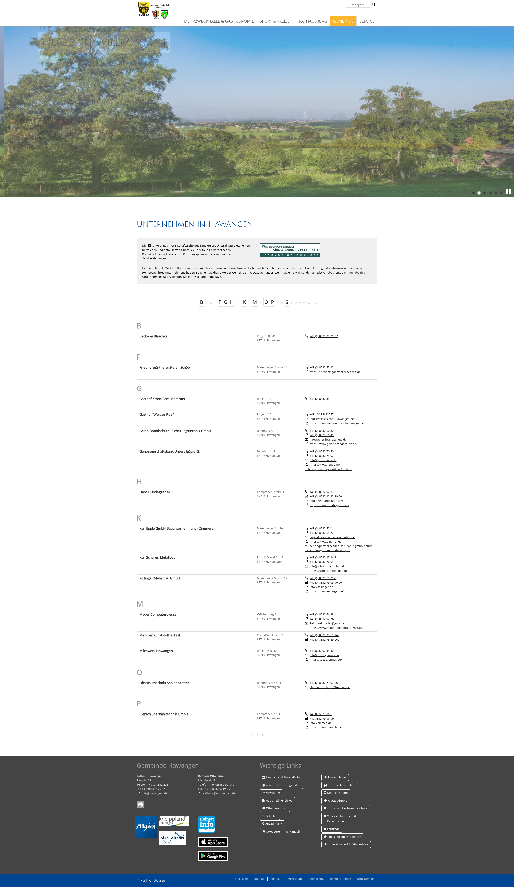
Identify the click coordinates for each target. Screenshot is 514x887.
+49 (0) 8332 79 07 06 (324, 683)
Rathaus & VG (313, 21)
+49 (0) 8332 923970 (323, 619)
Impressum (294, 879)
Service (367, 21)
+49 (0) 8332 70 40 (322, 451)
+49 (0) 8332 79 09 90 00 (326, 582)
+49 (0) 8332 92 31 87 (324, 336)
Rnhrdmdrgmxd (326, 623)
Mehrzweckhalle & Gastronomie (219, 21)
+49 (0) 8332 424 (320, 528)
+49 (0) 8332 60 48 (322, 435)
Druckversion (366, 879)
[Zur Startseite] (154, 10)
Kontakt (275, 879)
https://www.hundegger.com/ (329, 505)
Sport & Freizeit (276, 21)
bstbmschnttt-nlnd (329, 687)
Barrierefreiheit (340, 879)
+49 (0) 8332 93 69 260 (324, 635)
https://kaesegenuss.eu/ (326, 659)
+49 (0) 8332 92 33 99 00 (326, 496)
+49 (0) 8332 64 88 (322, 614)
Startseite (241, 879)
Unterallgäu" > (192, 245)
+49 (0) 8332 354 (320, 399)
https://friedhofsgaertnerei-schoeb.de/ (336, 372)
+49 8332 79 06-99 (322, 718)
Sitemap (259, 879)
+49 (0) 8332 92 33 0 (323, 492)
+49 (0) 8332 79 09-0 (323, 578)
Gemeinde (343, 21)
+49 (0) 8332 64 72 (322, 533)
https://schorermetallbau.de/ (329, 571)
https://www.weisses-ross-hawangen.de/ (337, 423)
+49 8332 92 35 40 (322, 651)
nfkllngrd (321, 587)
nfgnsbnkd (322, 460)
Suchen (374, 5)
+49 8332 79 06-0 (321, 714)
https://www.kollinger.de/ (327, 591)
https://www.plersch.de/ (326, 727)
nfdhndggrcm (326, 501)
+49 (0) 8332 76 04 (322, 562)
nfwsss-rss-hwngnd (331, 419)
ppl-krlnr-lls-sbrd (332, 537)
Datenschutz (316, 879)
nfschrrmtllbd (327, 566)
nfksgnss (322, 655)
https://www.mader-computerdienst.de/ (336, 628)
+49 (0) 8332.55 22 (322, 367)
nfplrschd (320, 723)
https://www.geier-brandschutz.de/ (333, 444)
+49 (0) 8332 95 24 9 (323, 557)
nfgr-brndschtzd (327, 439)
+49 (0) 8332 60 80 (322, 431)
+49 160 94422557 (322, 414)
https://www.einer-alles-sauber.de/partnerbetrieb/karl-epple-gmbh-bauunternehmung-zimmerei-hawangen (339, 546)
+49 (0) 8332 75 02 (322, 456)
